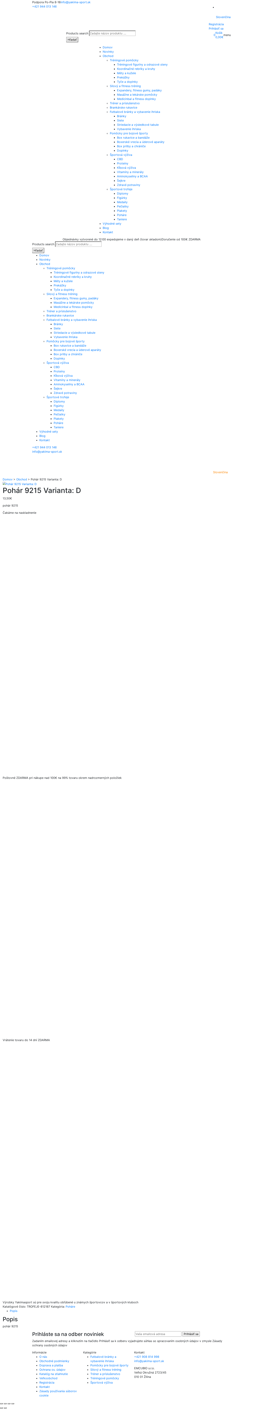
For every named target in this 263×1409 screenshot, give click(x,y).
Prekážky (123, 77)
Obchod (108, 56)
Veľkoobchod (48, 1378)
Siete (120, 120)
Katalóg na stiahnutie (53, 1374)
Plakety (122, 210)
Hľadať (72, 39)
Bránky (121, 116)
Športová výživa (121, 155)
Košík (219, 33)
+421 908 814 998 (146, 1356)
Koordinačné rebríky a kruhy (136, 69)
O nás (43, 1356)
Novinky (108, 51)
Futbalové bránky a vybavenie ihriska (135, 112)
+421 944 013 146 (44, 6)
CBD (120, 159)
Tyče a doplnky (127, 81)
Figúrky (122, 198)
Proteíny (122, 163)
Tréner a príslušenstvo (125, 103)
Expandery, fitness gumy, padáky (139, 90)
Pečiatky (123, 206)
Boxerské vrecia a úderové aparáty (140, 142)
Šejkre (121, 180)
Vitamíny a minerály (130, 172)
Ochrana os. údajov (52, 1369)
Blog (106, 228)
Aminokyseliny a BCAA (132, 176)
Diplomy (122, 193)
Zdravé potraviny (128, 185)
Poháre (121, 215)
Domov (108, 47)
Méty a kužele (126, 73)
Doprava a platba (51, 1365)
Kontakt (108, 232)
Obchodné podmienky (54, 1361)
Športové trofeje (121, 189)
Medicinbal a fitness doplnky (136, 99)
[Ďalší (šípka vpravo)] (5, 1407)
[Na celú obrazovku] (5, 1403)
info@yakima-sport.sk (76, 2)
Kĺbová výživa (126, 167)
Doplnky (122, 150)
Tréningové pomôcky (124, 60)
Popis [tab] (13, 1311)
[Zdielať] (9, 1403)
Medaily (122, 202)
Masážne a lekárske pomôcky (137, 94)
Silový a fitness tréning (125, 86)
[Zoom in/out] (1, 1403)
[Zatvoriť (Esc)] (12, 1403)
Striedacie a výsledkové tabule (138, 124)
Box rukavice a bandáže (133, 137)
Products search (77, 33)
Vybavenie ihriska (129, 129)
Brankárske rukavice (123, 107)
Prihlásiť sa (216, 28)
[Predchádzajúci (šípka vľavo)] (1, 1407)
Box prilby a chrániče (131, 146)
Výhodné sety (112, 223)
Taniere (122, 219)
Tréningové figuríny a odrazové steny (142, 64)
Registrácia (216, 24)
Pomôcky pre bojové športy (129, 133)
